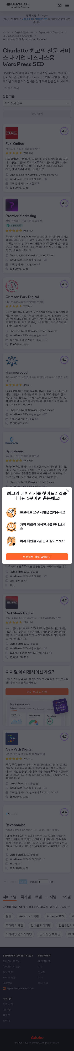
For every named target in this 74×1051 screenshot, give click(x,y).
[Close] (68, 491)
